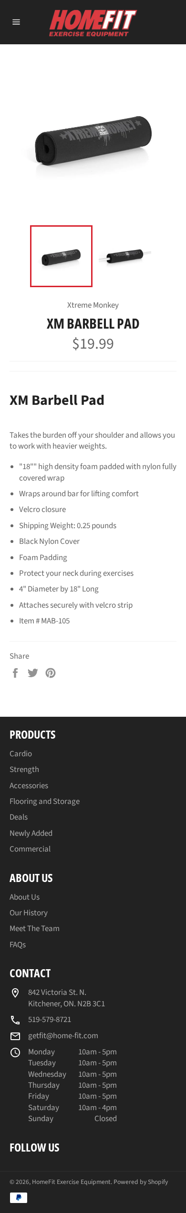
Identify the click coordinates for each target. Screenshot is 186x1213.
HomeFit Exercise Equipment (71, 1181)
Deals (19, 817)
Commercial (30, 849)
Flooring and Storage (45, 801)
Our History (29, 913)
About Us (25, 897)
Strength (24, 769)
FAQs (18, 945)
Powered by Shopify (141, 1181)
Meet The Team (35, 928)
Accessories (29, 786)
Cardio (21, 754)
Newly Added (31, 833)
